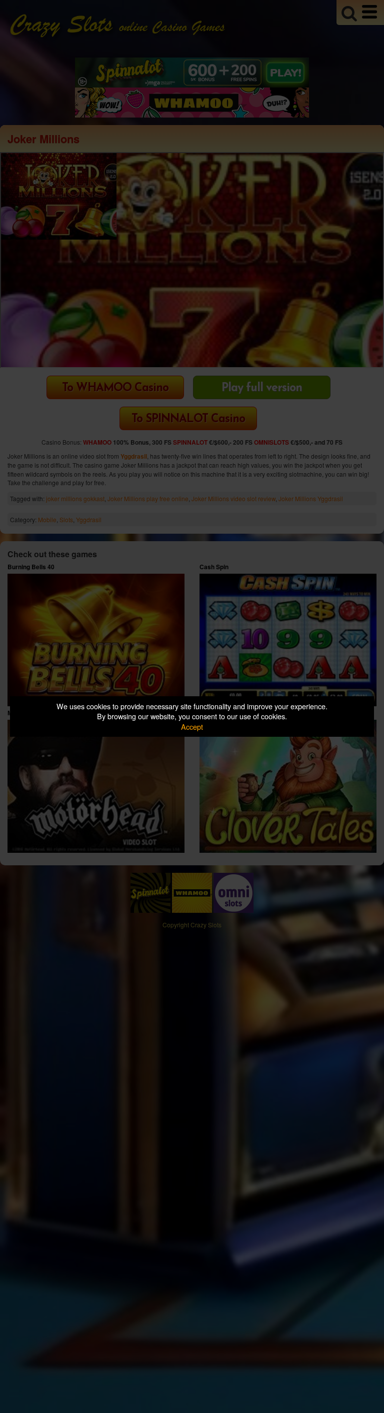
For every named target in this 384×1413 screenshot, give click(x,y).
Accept (192, 726)
